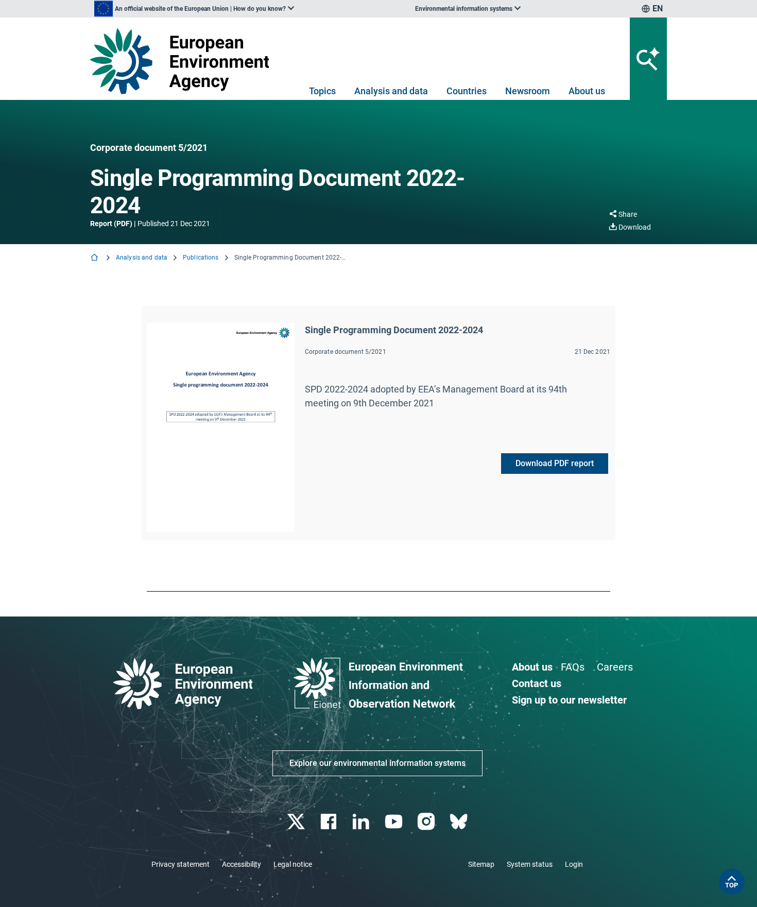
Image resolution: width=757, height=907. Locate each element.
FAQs (572, 667)
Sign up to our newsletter (569, 700)
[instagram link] (427, 821)
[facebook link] (330, 821)
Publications (200, 257)
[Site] (183, 61)
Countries (466, 90)
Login (574, 864)
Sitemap (481, 864)
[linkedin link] (362, 821)
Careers (615, 667)
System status (530, 864)
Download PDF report (554, 463)
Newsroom (527, 90)
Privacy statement (180, 864)
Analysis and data (391, 90)
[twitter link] (297, 821)
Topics (322, 90)
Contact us (536, 683)
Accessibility (241, 864)
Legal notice (292, 864)
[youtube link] (395, 821)
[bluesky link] (459, 821)
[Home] (95, 258)
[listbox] (194, 9)
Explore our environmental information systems (377, 763)
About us (587, 90)
